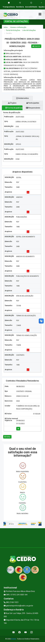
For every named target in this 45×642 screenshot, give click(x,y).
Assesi (13, 639)
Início (6, 27)
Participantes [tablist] (33, 103)
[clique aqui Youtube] (25, 632)
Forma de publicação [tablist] (14, 108)
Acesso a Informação (18, 27)
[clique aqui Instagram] (31, 632)
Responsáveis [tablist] (34, 108)
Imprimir (37, 46)
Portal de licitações (13, 30)
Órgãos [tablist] (13, 103)
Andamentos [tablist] (23, 98)
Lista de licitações (29, 30)
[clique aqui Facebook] (19, 632)
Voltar (8, 437)
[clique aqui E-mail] (13, 632)
